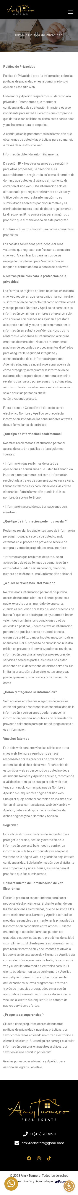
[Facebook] (29, 1158)
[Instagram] (39, 1158)
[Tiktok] (49, 1158)
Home (18, 35)
